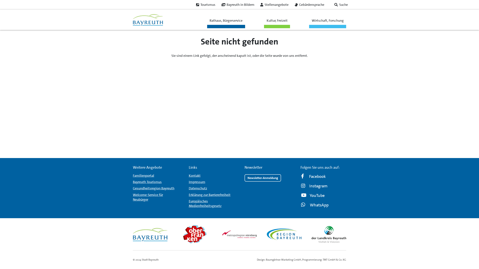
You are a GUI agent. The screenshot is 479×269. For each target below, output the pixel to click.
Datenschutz (198, 188)
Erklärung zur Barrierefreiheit (210, 195)
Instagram (318, 186)
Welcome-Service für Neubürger (148, 197)
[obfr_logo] (195, 234)
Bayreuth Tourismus (147, 182)
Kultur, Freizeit (277, 20)
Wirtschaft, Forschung (328, 20)
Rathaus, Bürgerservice (226, 20)
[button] (341, 4)
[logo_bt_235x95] (148, 20)
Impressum (197, 182)
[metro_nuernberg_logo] (239, 234)
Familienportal (143, 175)
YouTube (317, 195)
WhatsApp (319, 205)
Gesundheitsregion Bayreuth (153, 188)
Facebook (317, 176)
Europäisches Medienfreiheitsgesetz (205, 203)
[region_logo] (284, 234)
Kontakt (195, 175)
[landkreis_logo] (329, 234)
